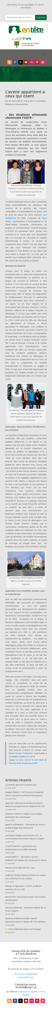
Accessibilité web (26, 977)
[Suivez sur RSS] (9, 62)
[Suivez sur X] (20, 62)
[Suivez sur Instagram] (42, 62)
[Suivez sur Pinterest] (37, 62)
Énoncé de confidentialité (26, 974)
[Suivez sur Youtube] (26, 62)
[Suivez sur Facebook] (15, 62)
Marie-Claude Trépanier (21, 753)
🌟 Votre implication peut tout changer (23, 929)
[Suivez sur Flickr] (31, 62)
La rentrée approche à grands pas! (20, 784)
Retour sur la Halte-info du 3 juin (20, 867)
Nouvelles (41, 101)
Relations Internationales (16, 104)
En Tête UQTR (15, 101)
